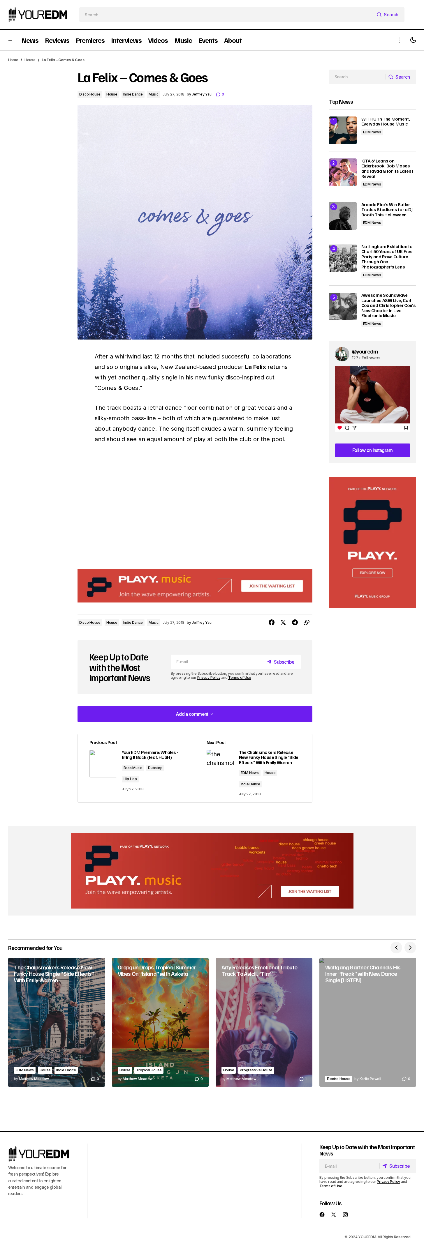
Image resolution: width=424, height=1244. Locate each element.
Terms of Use (239, 677)
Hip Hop (130, 779)
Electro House (339, 1079)
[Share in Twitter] (283, 622)
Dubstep (155, 768)
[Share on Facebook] (271, 622)
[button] (11, 40)
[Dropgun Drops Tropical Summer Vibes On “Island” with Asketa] (160, 1022)
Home (13, 60)
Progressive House (256, 1070)
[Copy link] (306, 622)
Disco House (90, 94)
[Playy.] (212, 871)
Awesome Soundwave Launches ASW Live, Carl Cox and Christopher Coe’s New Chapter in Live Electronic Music (388, 305)
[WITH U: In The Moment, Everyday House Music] (343, 130)
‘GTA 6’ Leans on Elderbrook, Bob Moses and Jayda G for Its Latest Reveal (387, 168)
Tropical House (149, 1070)
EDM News (250, 773)
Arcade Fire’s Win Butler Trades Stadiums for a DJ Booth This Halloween (387, 210)
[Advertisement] (372, 542)
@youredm (365, 351)
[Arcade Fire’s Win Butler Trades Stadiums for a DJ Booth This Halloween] (343, 216)
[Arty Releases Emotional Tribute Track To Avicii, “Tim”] (264, 1022)
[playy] (195, 586)
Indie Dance (133, 94)
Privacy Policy (209, 677)
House (30, 60)
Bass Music (133, 768)
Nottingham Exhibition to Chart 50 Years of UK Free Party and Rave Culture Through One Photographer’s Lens (387, 257)
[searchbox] (227, 15)
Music (154, 94)
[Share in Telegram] (295, 622)
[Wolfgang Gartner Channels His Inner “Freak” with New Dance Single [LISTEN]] (367, 1022)
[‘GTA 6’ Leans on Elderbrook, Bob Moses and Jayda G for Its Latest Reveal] (343, 172)
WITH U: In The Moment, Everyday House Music (385, 121)
